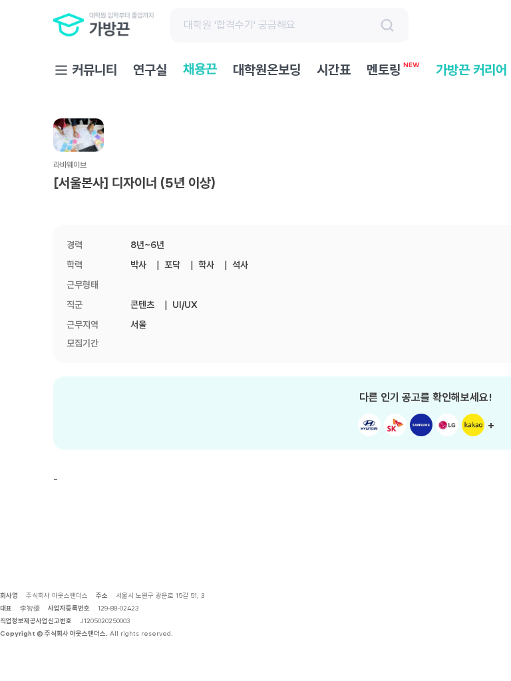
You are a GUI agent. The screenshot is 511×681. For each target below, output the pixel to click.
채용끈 (200, 69)
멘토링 (393, 69)
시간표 (334, 70)
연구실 (150, 70)
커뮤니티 (94, 70)
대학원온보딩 (267, 70)
